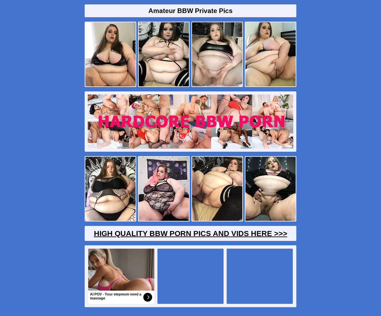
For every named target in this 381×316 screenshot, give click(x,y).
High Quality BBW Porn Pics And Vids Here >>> (190, 233)
